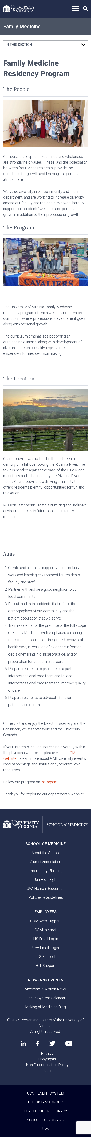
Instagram (49, 782)
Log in (47, 1070)
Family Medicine (22, 26)
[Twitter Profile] (52, 1043)
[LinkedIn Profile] (23, 1043)
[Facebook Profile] (37, 1043)
